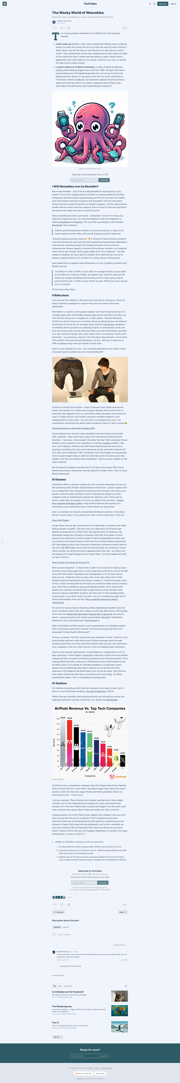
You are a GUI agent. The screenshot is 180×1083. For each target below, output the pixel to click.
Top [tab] (54, 986)
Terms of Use (100, 887)
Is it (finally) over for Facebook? (68, 992)
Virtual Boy (108, 324)
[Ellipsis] (127, 951)
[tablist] (61, 927)
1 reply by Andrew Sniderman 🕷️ (70, 966)
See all (56, 1037)
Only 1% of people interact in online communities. (70, 1025)
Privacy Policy (106, 889)
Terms (97, 1068)
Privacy (91, 1068)
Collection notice (106, 1068)
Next (121, 912)
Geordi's (106, 443)
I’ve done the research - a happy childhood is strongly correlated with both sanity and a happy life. (79, 1010)
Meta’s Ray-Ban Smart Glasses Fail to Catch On (89, 614)
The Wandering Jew (62, 1006)
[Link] (49, 186)
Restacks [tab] (66, 927)
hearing (78, 222)
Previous (60, 912)
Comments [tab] (57, 927)
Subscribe (163, 4)
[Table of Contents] (2, 541)
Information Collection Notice (89, 889)
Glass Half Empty (60, 520)
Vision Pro (87, 655)
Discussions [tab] (68, 986)
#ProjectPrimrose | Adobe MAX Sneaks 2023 (73, 428)
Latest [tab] (60, 986)
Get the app (100, 1073)
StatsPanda (112, 699)
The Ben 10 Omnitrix (96, 691)
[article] (90, 996)
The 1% (55, 1022)
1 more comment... (58, 975)
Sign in (173, 4)
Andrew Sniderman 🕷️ (64, 21)
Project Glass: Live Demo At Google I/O (70, 562)
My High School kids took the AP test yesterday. (69, 995)
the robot (106, 617)
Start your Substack (84, 1073)
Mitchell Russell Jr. (63, 951)
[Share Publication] (154, 4)
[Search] (150, 4)
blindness (65, 222)
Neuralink (57, 225)
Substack (80, 1079)
